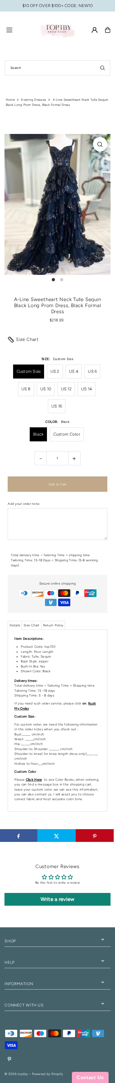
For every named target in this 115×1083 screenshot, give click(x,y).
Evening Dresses (33, 100)
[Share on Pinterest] (95, 835)
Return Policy (53, 625)
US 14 (86, 389)
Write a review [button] (58, 899)
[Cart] (107, 30)
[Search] (102, 68)
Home (10, 100)
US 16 (56, 406)
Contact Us (90, 1077)
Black (38, 434)
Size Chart (27, 339)
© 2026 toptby (16, 1074)
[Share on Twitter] (56, 835)
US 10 (45, 389)
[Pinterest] (9, 1059)
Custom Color (66, 434)
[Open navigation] (19, 29)
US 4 (73, 371)
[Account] (94, 30)
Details (15, 625)
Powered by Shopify (47, 1074)
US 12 (66, 389)
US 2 (54, 371)
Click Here (34, 779)
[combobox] (57, 68)
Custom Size (29, 371)
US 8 (26, 389)
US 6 (92, 371)
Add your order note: (24, 504)
